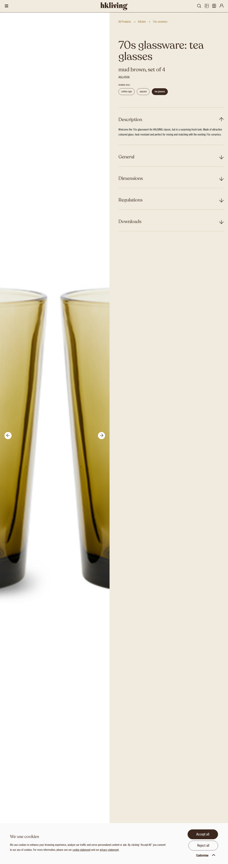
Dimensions (130, 178)
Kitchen (142, 22)
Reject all (203, 846)
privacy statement (109, 850)
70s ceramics (160, 22)
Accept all (202, 835)
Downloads (129, 221)
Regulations (130, 200)
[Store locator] (214, 6)
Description (130, 119)
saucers (143, 92)
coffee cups (126, 92)
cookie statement (81, 850)
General (126, 157)
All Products (124, 22)
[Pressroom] (207, 6)
